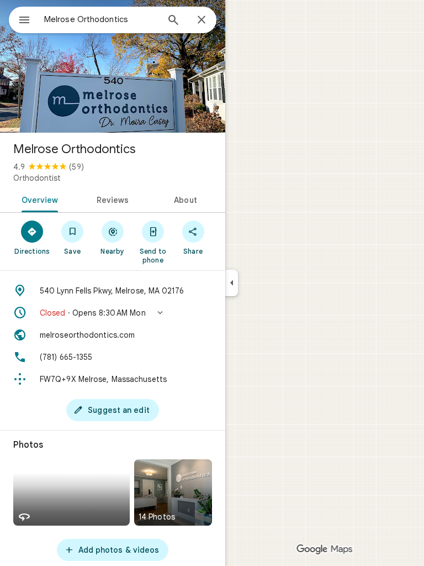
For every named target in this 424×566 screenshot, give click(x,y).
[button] (112, 313)
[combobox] (101, 19)
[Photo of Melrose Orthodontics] (112, 66)
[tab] (38, 199)
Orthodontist (37, 178)
